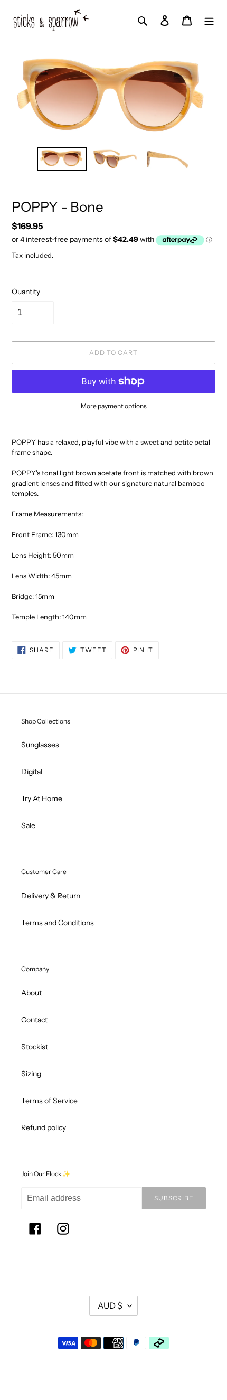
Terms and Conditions (57, 922)
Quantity (26, 291)
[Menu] (209, 20)
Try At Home (41, 798)
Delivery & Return (50, 895)
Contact (34, 1020)
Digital (31, 771)
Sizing (31, 1073)
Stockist (34, 1046)
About (31, 993)
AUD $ (110, 1305)
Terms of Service (49, 1100)
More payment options (114, 406)
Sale (28, 825)
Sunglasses (40, 744)
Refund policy (43, 1127)
